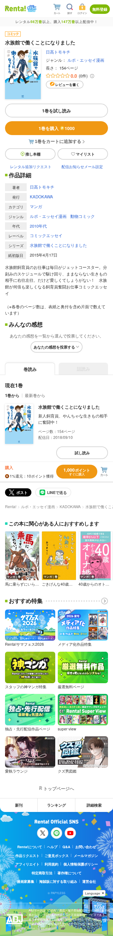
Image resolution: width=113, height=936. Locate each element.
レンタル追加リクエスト (30, 166)
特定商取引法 (42, 873)
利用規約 (51, 864)
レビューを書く (67, 84)
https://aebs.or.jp (40, 928)
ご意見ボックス (57, 855)
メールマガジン (86, 855)
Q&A (66, 846)
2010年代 (38, 226)
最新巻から (35, 395)
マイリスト (85, 154)
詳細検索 (94, 805)
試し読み (82, 453)
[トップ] (15, 8)
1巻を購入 (57, 128)
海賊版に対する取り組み (58, 881)
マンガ (36, 206)
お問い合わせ (85, 846)
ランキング (56, 805)
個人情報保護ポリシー (80, 864)
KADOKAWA (41, 197)
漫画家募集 (25, 881)
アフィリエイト (27, 864)
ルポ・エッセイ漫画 (85, 60)
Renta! (10, 506)
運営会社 (89, 881)
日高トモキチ (58, 52)
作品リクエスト (27, 855)
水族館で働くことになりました (58, 245)
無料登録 (99, 9)
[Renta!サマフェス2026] (31, 8)
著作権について (69, 873)
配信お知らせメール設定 (82, 166)
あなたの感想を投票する (54, 347)
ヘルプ (52, 846)
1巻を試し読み (56, 110)
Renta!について (29, 846)
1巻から (12, 395)
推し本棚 (32, 154)
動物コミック (82, 216)
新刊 (19, 805)
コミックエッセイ (46, 235)
